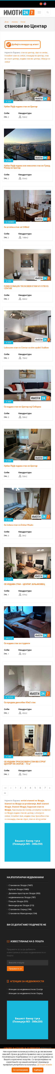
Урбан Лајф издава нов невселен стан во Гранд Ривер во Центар (27, 166)
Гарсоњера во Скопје (21, 810)
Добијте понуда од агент (25, 44)
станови (15, 22)
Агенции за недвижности (27, 981)
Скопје (22, 22)
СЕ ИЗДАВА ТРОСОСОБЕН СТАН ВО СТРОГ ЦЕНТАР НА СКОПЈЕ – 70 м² (25, 762)
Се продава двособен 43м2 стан (19, 702)
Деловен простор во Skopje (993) (24, 893)
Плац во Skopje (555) (18, 901)
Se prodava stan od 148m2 (16, 227)
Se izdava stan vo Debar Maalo (18, 525)
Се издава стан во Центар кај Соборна (22, 406)
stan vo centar (41, 52)
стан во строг (22, 819)
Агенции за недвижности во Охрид (26, 993)
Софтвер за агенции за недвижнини (22, 1048)
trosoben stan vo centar (15, 55)
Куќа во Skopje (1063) (19, 889)
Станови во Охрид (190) (20, 909)
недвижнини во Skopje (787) (22, 897)
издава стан (29, 816)
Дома (7, 22)
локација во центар (35, 55)
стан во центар (27, 52)
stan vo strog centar (37, 819)
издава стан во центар (30, 58)
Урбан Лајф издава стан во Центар (20, 106)
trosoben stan (17, 816)
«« (5, 787)
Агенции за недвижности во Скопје (26, 989)
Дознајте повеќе (44, 1064)
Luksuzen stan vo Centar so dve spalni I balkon (26, 347)
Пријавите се (15, 968)
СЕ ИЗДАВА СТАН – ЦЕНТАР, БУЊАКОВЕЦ (24, 584)
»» (5, 792)
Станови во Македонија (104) (23, 913)
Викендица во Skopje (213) (21, 905)
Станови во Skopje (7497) (21, 885)
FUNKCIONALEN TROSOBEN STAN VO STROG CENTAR (26, 287)
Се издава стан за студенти (17, 643)
